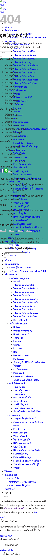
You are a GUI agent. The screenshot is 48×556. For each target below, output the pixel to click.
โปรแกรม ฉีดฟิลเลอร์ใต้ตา (24, 51)
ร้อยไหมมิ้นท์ (19, 394)
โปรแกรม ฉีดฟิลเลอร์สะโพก (25, 83)
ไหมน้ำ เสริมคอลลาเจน (23, 174)
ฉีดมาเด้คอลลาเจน (12, 135)
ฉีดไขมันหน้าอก (11, 118)
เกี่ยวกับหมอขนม (11, 30)
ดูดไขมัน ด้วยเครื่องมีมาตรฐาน (26, 146)
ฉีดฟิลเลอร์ (9, 65)
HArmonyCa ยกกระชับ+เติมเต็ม (27, 216)
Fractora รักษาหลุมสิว (13, 132)
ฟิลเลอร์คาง (9, 82)
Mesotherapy (19, 429)
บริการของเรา (10, 41)
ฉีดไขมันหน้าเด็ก (11, 114)
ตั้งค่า (36, 512)
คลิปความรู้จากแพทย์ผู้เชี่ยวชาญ (22, 481)
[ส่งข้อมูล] (1, 56)
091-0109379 (8, 214)
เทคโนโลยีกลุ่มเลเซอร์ (18, 90)
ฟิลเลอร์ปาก (9, 79)
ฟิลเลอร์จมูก (9, 89)
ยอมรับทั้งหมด (6, 535)
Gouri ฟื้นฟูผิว (19, 213)
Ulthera (16, 327)
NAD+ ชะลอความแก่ (22, 443)
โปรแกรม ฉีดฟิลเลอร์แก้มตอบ (26, 65)
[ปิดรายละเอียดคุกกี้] (1, 554)
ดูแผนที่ (3, 204)
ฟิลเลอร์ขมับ (9, 86)
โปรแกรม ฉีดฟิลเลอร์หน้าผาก (25, 55)
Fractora (17, 107)
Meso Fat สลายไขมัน (22, 164)
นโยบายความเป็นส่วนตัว (14, 161)
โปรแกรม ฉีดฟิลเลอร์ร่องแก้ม (25, 69)
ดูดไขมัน (8, 121)
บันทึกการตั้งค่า (6, 550)
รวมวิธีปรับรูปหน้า (21, 171)
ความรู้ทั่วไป (14, 245)
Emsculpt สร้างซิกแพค (23, 143)
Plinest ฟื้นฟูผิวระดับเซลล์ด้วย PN (27, 227)
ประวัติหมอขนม (11, 150)
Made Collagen (20, 199)
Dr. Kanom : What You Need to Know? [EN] (27, 37)
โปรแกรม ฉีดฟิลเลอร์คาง (23, 76)
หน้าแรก (8, 260)
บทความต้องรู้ (10, 474)
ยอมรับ (3, 517)
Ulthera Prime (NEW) (22, 97)
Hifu (15, 351)
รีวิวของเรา (9, 471)
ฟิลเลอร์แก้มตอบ (11, 75)
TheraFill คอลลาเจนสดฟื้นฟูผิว (26, 464)
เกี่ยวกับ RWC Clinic (12, 147)
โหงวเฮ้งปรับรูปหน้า (21, 206)
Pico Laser (18, 348)
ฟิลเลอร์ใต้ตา (10, 68)
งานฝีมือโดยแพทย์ (17, 383)
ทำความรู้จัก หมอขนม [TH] (20, 267)
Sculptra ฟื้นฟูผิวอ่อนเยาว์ (24, 418)
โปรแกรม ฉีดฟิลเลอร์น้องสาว (25, 79)
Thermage (18, 104)
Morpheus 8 (18, 139)
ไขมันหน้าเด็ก (19, 386)
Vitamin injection (21, 202)
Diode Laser (18, 125)
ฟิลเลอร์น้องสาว (11, 100)
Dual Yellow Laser (21, 121)
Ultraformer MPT (21, 100)
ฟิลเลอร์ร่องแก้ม (11, 72)
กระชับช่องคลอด (20, 135)
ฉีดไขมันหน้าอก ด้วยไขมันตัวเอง (27, 411)
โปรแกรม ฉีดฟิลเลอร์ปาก (24, 72)
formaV (16, 111)
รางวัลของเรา (10, 255)
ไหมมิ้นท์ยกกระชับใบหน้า (15, 128)
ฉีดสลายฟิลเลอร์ (20, 86)
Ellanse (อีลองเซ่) (20, 220)
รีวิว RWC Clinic (10, 157)
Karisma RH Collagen (22, 223)
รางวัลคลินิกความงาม (13, 154)
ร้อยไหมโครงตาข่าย (21, 157)
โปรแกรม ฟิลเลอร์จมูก (22, 62)
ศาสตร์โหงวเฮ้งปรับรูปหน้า (20, 485)
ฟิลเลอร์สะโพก (10, 96)
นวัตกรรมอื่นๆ (15, 181)
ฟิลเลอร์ (16, 281)
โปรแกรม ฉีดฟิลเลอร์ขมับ (24, 58)
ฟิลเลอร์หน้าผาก (11, 93)
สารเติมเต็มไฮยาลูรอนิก (19, 278)
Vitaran (16, 467)
